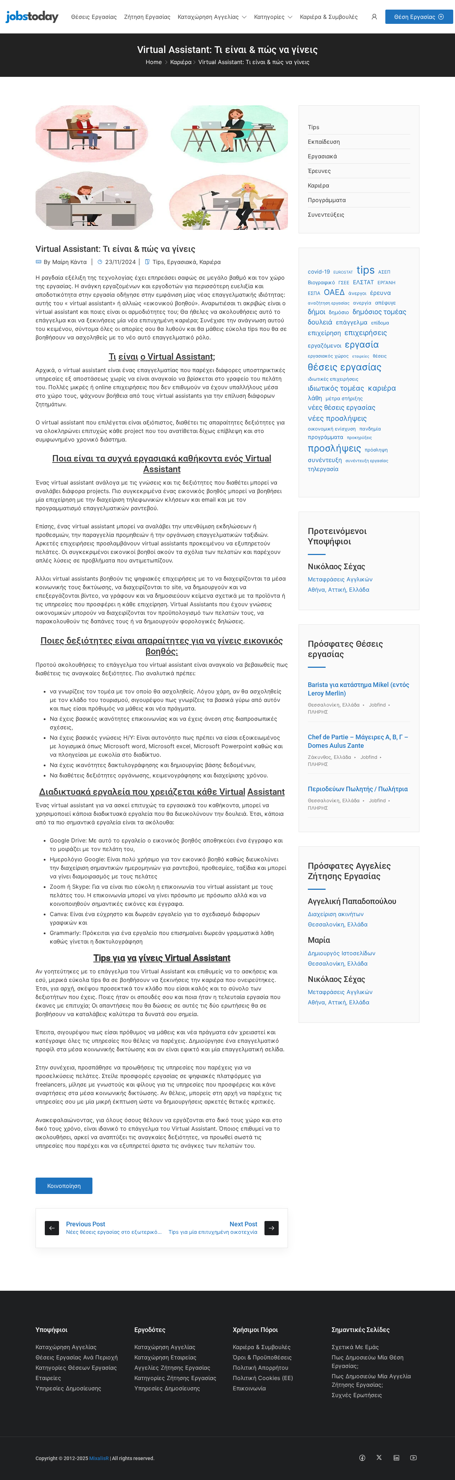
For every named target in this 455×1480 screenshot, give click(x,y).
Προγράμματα (327, 200)
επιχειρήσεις (365, 332)
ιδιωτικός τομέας (336, 388)
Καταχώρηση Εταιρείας (165, 1357)
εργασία (362, 344)
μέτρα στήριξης (344, 398)
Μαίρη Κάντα (69, 261)
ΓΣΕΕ (343, 282)
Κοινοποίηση (64, 1185)
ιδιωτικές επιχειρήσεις (333, 379)
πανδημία (370, 429)
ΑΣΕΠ (384, 272)
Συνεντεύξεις (326, 214)
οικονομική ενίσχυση (332, 429)
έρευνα (380, 292)
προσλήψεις (334, 448)
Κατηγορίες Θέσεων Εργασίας (76, 1367)
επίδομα (380, 323)
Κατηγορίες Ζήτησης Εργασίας (175, 1377)
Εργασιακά (181, 261)
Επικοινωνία (249, 1388)
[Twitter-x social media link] (379, 1457)
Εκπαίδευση (324, 141)
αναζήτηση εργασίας (328, 303)
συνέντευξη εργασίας (367, 460)
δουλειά (320, 322)
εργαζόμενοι (324, 345)
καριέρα (382, 388)
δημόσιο (339, 312)
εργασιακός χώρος (328, 356)
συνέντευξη (325, 460)
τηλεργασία (323, 468)
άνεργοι (357, 293)
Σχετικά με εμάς (355, 1346)
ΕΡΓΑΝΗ (386, 282)
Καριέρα (181, 61)
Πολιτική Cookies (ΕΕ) (263, 1377)
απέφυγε (385, 303)
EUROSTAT (343, 272)
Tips (158, 261)
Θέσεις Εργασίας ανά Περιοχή (77, 1357)
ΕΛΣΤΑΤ (363, 282)
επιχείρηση (324, 333)
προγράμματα (325, 437)
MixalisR (99, 1458)
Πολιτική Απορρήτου (260, 1367)
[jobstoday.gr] (29, 16)
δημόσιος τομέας (379, 312)
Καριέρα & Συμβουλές (262, 1346)
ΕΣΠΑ (314, 293)
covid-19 (319, 271)
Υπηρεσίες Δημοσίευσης (68, 1388)
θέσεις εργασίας (344, 366)
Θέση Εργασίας (414, 16)
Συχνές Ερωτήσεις (357, 1395)
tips (366, 270)
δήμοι (316, 311)
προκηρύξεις (359, 437)
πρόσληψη (376, 450)
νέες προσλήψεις (337, 418)
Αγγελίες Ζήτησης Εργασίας (172, 1367)
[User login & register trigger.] (374, 17)
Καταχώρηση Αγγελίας (66, 1346)
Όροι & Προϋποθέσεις (262, 1357)
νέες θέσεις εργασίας (341, 407)
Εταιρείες (48, 1377)
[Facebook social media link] (362, 1457)
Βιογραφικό (321, 282)
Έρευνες (319, 170)
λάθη (315, 398)
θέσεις (380, 356)
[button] (212, 16)
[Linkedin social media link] (396, 1457)
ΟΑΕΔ (334, 292)
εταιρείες (360, 356)
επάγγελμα (352, 322)
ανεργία (362, 303)
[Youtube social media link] (413, 1457)
